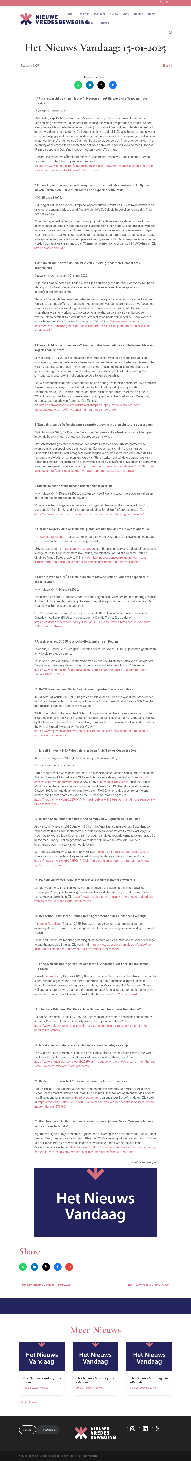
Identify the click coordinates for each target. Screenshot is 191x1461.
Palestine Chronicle (47, 923)
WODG (72, 14)
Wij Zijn (84, 14)
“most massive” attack (76, 548)
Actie (126, 14)
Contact (73, 23)
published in (112, 782)
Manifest (99, 14)
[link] (78, 85)
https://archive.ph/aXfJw (126, 994)
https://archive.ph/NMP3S (51, 248)
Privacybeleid (48, 1429)
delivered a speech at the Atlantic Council (122, 852)
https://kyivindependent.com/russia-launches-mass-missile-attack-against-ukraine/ (89, 514)
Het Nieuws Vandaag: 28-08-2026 (42, 1380)
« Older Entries (28, 1402)
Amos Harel (53, 976)
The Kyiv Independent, (48, 537)
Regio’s (138, 14)
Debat (151, 14)
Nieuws (114, 14)
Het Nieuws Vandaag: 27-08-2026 (95, 1380)
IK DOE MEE (89, 23)
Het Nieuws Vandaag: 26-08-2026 (149, 1380)
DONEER (106, 23)
